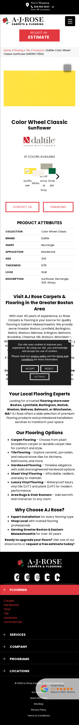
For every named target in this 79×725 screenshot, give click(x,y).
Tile (28, 50)
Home (7, 50)
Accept (30, 368)
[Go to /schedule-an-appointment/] (39, 35)
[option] (40, 180)
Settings (39, 376)
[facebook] (17, 577)
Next (57, 171)
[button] (39, 590)
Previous (21, 171)
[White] (36, 173)
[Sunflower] (28, 171)
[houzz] (57, 577)
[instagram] (37, 577)
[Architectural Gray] (44, 166)
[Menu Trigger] (70, 21)
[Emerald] (52, 171)
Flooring (18, 50)
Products (38, 50)
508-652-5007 (41, 7)
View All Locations (40, 10)
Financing (58, 207)
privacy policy (38, 356)
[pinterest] (27, 577)
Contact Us (22, 207)
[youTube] (47, 577)
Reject (49, 368)
